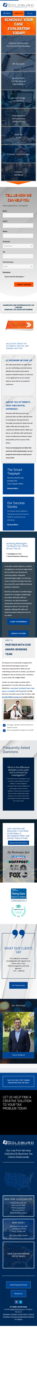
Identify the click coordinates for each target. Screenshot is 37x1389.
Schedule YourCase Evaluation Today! (18, 27)
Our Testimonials (18, 985)
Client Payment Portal (18, 1285)
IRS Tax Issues (18, 63)
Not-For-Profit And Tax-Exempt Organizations (18, 81)
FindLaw (19, 1319)
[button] (7, 12)
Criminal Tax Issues (18, 173)
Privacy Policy (22, 1314)
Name (5, 211)
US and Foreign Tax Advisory (18, 99)
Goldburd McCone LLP (17, 1309)
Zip (4, 252)
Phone (5, 231)
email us (17, 697)
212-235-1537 (21, 1208)
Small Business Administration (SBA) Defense (18, 118)
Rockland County (24, 688)
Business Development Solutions (22, 1317)
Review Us (18, 1293)
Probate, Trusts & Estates (18, 154)
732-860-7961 (21, 1231)
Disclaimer (7, 272)
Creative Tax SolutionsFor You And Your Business (18, 44)
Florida (21, 691)
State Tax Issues (18, 136)
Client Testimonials (18, 622)
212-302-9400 (7, 697)
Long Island (14, 688)
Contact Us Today (18, 633)
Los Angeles (11, 691)
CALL (31, 13)
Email (5, 221)
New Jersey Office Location (18, 1235)
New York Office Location (18, 1213)
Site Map (14, 1314)
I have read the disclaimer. (15, 277)
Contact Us (18, 13)
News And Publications (18, 843)
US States (6, 241)
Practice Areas (8, 262)
